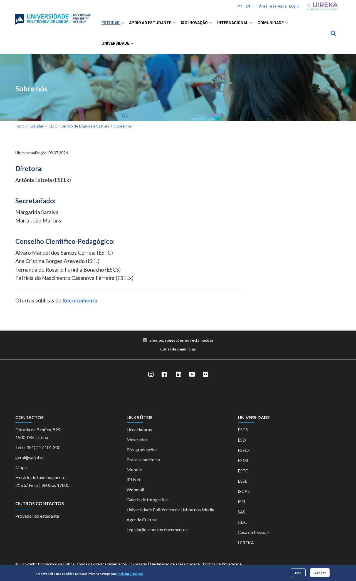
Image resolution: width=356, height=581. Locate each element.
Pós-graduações (142, 449)
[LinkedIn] (178, 374)
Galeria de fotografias (148, 499)
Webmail (135, 489)
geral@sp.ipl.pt (29, 457)
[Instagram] (150, 374)
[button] (122, 23)
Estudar (111, 23)
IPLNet (133, 479)
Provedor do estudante (37, 516)
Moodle (134, 469)
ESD (242, 439)
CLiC (242, 522)
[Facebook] (164, 374)
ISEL (242, 501)
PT (240, 6)
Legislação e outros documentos (157, 529)
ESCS (243, 429)
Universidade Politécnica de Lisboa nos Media (170, 509)
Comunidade (271, 23)
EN (248, 6)
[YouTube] (192, 374)
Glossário (139, 564)
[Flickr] (205, 374)
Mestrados (137, 439)
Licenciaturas (139, 429)
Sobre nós (31, 89)
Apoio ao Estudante (150, 23)
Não (298, 572)
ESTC (243, 470)
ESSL (242, 481)
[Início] (53, 17)
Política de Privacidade (222, 564)
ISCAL (244, 491)
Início (20, 126)
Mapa (21, 467)
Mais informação (130, 574)
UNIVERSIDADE (116, 43)
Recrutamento (80, 300)
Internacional (233, 23)
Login (294, 6)
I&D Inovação (195, 23)
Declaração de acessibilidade (175, 564)
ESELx (243, 450)
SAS (241, 511)
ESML (243, 460)
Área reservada (273, 6)
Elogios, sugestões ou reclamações (181, 340)
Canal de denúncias (178, 349)
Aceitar (320, 572)
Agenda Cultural (142, 519)
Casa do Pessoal (253, 532)
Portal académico (143, 459)
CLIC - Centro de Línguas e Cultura (78, 126)
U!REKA (246, 542)
